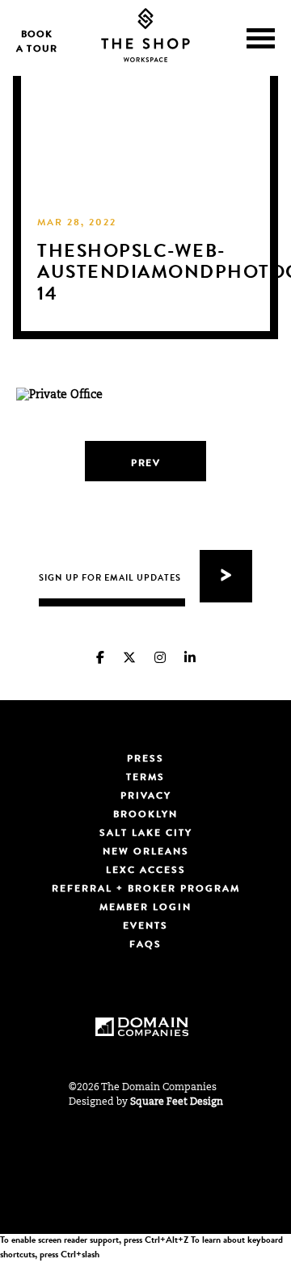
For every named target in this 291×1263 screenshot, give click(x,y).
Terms (145, 778)
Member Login (145, 908)
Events (145, 927)
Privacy (145, 797)
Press (145, 760)
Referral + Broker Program (146, 890)
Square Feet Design (176, 1102)
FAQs (145, 945)
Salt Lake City (145, 834)
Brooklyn (145, 815)
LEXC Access (146, 871)
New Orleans (146, 853)
